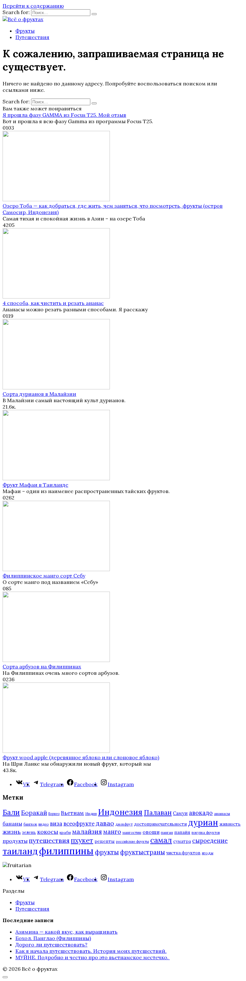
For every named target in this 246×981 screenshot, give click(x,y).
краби (65, 832)
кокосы (47, 831)
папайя (182, 832)
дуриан (203, 822)
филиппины (66, 851)
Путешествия (32, 37)
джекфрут (124, 824)
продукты (15, 841)
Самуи (180, 813)
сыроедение (210, 840)
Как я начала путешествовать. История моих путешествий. (91, 951)
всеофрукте (78, 823)
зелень (29, 832)
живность (230, 824)
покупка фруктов (206, 832)
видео (43, 824)
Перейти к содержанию (33, 6)
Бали (11, 812)
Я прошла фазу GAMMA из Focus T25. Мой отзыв (64, 115)
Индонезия (120, 812)
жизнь (12, 831)
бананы (12, 823)
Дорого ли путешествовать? (51, 944)
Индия (91, 813)
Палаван (158, 812)
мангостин (131, 832)
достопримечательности (160, 824)
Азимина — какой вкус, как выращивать (66, 932)
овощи (151, 832)
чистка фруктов (183, 853)
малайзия (87, 831)
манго (112, 831)
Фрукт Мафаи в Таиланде (35, 485)
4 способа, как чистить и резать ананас (53, 303)
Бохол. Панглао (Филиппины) (53, 938)
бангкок (30, 824)
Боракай (34, 813)
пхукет (82, 840)
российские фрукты (132, 841)
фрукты (107, 852)
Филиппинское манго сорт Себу (44, 575)
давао (105, 823)
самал (161, 840)
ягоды (207, 852)
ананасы (222, 813)
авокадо (201, 813)
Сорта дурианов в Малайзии (39, 394)
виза (56, 823)
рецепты (104, 841)
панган (167, 832)
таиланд (20, 851)
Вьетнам (72, 813)
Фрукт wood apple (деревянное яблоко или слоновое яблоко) (81, 757)
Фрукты (25, 31)
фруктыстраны (142, 852)
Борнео (54, 813)
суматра (182, 841)
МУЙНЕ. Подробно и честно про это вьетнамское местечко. (92, 957)
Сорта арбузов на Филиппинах (42, 666)
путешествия (49, 840)
